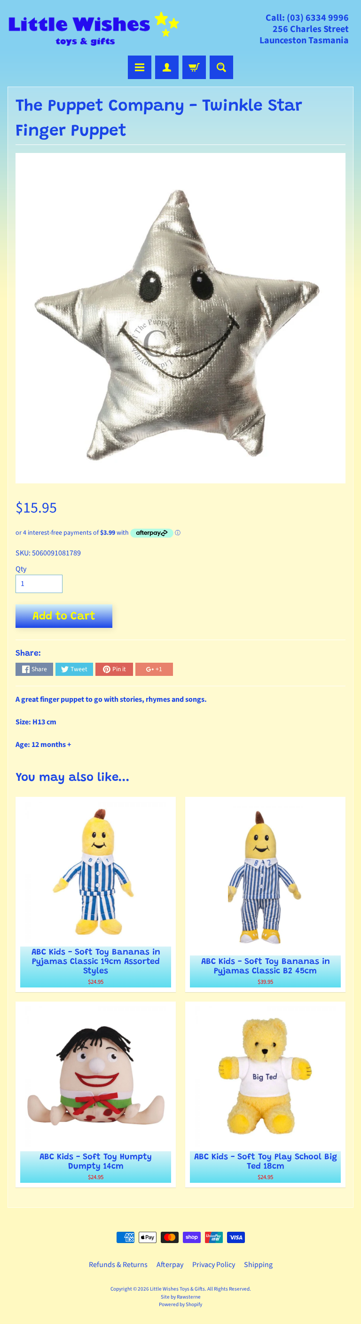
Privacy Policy (213, 1265)
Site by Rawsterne (181, 1296)
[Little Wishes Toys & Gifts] (94, 29)
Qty (21, 569)
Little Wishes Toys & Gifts (177, 1288)
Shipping (258, 1265)
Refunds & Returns (118, 1265)
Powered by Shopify (180, 1304)
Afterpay (170, 1265)
